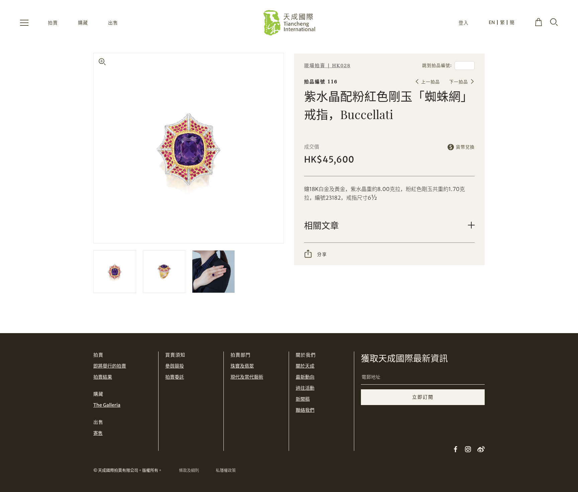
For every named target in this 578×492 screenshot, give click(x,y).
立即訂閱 (423, 397)
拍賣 (53, 23)
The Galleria (106, 405)
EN (492, 22)
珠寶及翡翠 (242, 366)
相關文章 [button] (321, 225)
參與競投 (174, 366)
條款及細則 (189, 470)
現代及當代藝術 (246, 377)
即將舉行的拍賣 (109, 366)
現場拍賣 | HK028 (327, 65)
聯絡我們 (305, 410)
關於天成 (305, 366)
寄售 (98, 433)
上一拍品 (430, 82)
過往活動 (305, 388)
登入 (464, 23)
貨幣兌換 (465, 147)
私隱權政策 (226, 470)
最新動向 (305, 377)
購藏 (83, 23)
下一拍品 (458, 82)
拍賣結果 (102, 377)
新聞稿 (303, 399)
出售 (113, 23)
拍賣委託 (174, 377)
